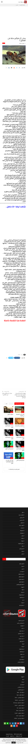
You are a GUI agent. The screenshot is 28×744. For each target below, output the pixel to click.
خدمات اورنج (21, 631)
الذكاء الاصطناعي (21, 687)
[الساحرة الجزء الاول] (8, 444)
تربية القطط (22, 597)
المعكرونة (22, 530)
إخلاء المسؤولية (19, 736)
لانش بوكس (21, 548)
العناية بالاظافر (21, 577)
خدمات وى (22, 636)
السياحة (22, 592)
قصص (4, 43)
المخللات (22, 528)
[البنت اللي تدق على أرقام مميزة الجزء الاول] (8, 455)
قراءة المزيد (8, 742)
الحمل (23, 569)
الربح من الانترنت (21, 620)
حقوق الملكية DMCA (18, 734)
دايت (23, 600)
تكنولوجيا (22, 626)
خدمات (22, 628)
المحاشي (22, 523)
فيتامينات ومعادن (21, 662)
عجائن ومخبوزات (21, 543)
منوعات (22, 602)
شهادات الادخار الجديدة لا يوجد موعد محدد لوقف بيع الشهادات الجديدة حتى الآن (20, 395)
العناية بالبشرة (21, 579)
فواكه (22, 551)
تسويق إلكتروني (21, 690)
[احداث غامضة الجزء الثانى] (19, 432)
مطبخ (23, 512)
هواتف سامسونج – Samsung (18, 703)
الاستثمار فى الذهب (20, 623)
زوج (21, 354)
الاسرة (22, 566)
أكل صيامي (22, 520)
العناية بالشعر (21, 582)
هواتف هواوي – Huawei (19, 713)
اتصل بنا (7, 736)
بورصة (23, 646)
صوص (22, 536)
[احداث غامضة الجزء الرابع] (19, 444)
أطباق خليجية (21, 525)
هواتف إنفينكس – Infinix (19, 697)
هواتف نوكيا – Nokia (20, 710)
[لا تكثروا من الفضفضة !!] (19, 421)
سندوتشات (22, 533)
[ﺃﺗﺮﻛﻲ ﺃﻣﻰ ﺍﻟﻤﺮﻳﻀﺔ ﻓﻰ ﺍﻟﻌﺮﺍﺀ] (19, 409)
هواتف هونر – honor (20, 715)
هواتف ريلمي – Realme (19, 700)
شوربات (22, 541)
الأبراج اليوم (22, 641)
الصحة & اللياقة (21, 574)
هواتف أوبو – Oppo (20, 695)
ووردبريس (22, 684)
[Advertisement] (14, 22)
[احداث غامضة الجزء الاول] (8, 421)
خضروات (22, 657)
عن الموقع (12, 736)
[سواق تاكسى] (8, 409)
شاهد (19, 354)
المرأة (23, 590)
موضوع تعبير (21, 605)
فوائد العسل (21, 659)
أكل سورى (22, 517)
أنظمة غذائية (21, 564)
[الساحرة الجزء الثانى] (19, 455)
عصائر (23, 546)
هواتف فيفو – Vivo (20, 708)
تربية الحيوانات (21, 595)
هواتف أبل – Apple (20, 692)
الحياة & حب (22, 571)
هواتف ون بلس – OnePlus (19, 718)
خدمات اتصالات (21, 639)
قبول (14, 742)
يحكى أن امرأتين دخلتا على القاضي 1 (7, 394)
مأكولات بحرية (21, 515)
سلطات (22, 538)
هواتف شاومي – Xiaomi (19, 705)
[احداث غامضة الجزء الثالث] (8, 432)
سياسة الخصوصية (9, 734)
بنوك (23, 644)
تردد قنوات (22, 654)
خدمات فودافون (21, 633)
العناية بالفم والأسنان (20, 584)
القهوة (22, 587)
